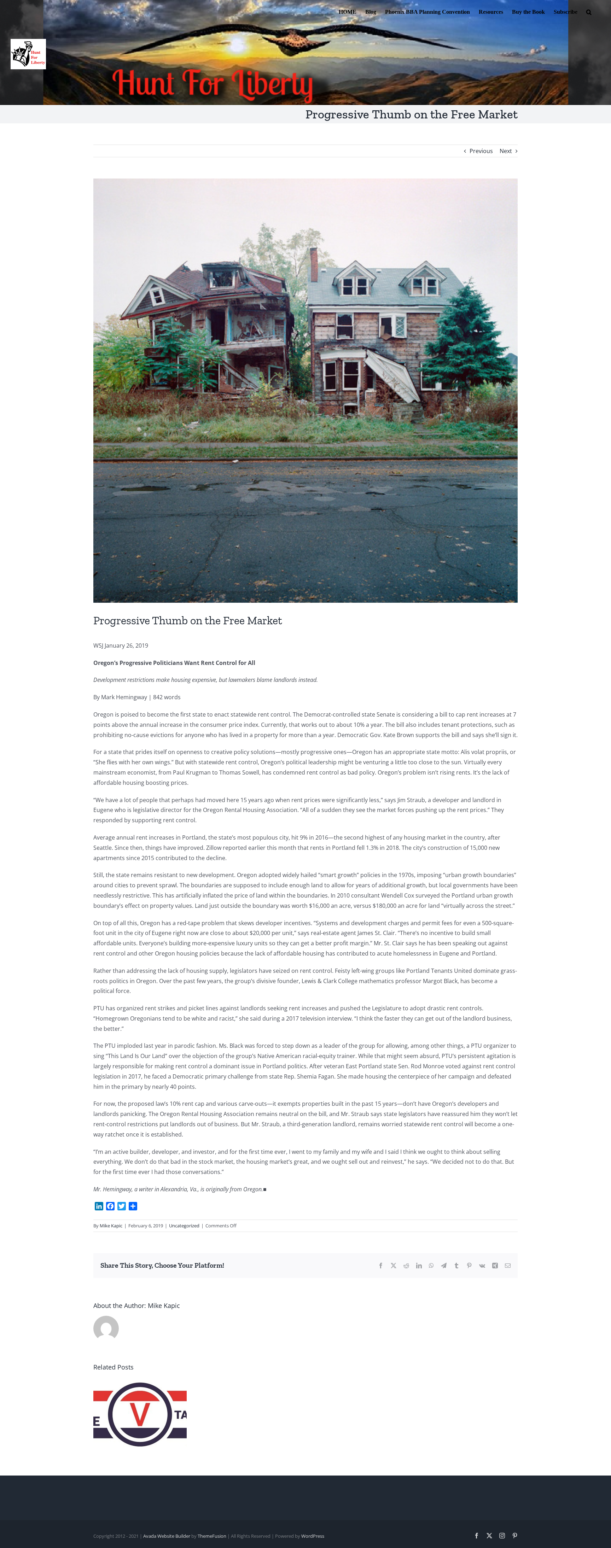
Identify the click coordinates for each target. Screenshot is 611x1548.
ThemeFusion (212, 1536)
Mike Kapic (111, 1225)
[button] (589, 11)
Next (506, 151)
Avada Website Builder (166, 1536)
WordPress (312, 1536)
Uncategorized (184, 1225)
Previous (481, 151)
